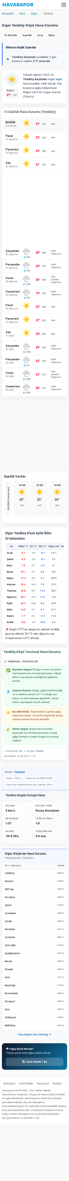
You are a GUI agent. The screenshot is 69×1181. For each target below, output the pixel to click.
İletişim (57, 1083)
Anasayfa (9, 1083)
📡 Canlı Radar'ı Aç (34, 1061)
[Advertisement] (34, 208)
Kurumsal (43, 1083)
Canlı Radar (26, 1083)
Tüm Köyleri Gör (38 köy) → (34, 1034)
